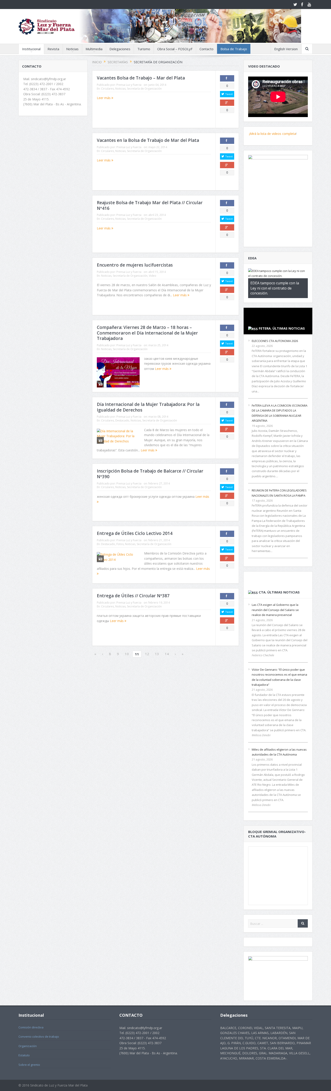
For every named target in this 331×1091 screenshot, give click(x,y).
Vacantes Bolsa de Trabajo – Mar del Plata (141, 78)
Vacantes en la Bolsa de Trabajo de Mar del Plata (148, 140)
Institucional (31, 49)
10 (127, 654)
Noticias (72, 49)
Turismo (143, 49)
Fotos (120, 544)
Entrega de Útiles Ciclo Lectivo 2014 (134, 533)
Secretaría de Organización (144, 89)
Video (152, 276)
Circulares (107, 89)
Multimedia (94, 49)
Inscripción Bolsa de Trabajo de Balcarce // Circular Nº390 (150, 474)
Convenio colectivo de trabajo (38, 1036)
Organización (27, 1046)
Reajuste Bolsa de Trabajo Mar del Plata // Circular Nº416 (150, 205)
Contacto (206, 49)
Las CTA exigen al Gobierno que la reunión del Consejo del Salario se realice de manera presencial (275, 610)
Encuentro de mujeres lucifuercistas (135, 265)
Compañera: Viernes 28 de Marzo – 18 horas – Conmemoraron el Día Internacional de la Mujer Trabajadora (147, 332)
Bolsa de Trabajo (233, 49)
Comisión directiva (30, 1027)
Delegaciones (119, 49)
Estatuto (24, 1055)
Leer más (104, 98)
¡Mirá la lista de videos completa (272, 133)
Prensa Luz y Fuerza (128, 85)
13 (157, 654)
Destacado (122, 420)
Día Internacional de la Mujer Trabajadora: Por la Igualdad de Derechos (148, 407)
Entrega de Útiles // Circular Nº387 (133, 596)
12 (147, 654)
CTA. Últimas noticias (279, 592)
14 (167, 654)
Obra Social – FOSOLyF (175, 49)
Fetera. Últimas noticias (282, 328)
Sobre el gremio (29, 1065)
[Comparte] (227, 78)
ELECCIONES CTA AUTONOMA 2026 (275, 341)
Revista (53, 49)
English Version (286, 49)
